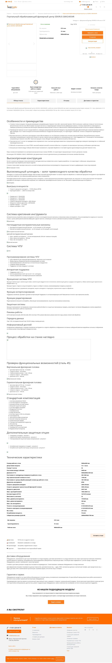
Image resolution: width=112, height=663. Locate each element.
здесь (52, 658)
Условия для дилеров (38, 637)
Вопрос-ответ (36, 639)
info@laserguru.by (85, 1)
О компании (35, 630)
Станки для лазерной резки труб (73, 647)
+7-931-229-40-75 (87, 5)
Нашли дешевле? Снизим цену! (92, 29)
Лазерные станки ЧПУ (73, 632)
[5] (86, 25)
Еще (68, 650)
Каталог (20, 1)
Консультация (92, 41)
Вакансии (35, 632)
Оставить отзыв (98, 535)
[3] (83, 25)
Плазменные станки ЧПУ (74, 640)
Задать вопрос (93, 619)
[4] (85, 25)
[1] (80, 25)
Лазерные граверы (72, 638)
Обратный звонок (14, 631)
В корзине (93, 37)
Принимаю (60, 659)
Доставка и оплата (26, 1)
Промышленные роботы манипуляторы (74, 643)
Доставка (85, 53)
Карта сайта (11, 646)
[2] (82, 25)
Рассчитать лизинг (94, 48)
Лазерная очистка (72, 630)
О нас (15, 1)
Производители (36, 634)
